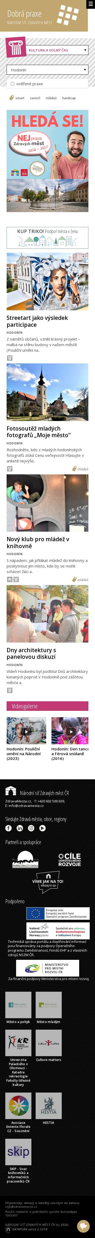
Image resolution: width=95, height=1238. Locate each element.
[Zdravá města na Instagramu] (32, 828)
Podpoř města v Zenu (47, 231)
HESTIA (48, 1122)
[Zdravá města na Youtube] (43, 828)
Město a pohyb (18, 1022)
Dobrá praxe (29, 16)
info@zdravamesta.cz (21, 1207)
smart (20, 98)
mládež (51, 98)
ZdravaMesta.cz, (18, 801)
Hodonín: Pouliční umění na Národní (24, 753)
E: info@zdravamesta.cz (24, 805)
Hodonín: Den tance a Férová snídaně (70, 753)
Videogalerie (24, 706)
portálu (43, 941)
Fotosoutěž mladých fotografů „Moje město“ (38, 432)
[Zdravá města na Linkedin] (21, 828)
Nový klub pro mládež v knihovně (38, 542)
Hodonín (18, 69)
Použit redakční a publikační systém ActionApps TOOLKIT (41, 1213)
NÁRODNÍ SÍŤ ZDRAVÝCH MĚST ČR (30, 1225)
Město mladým (48, 1022)
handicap (69, 98)
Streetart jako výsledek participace (37, 321)
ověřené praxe (29, 83)
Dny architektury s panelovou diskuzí (31, 653)
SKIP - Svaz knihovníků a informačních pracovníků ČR (18, 1175)
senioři (35, 98)
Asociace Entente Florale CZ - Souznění (18, 1126)
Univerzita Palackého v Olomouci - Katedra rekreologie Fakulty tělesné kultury (18, 1072)
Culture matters (48, 1060)
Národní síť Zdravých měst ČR (44, 793)
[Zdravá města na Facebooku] (9, 828)
